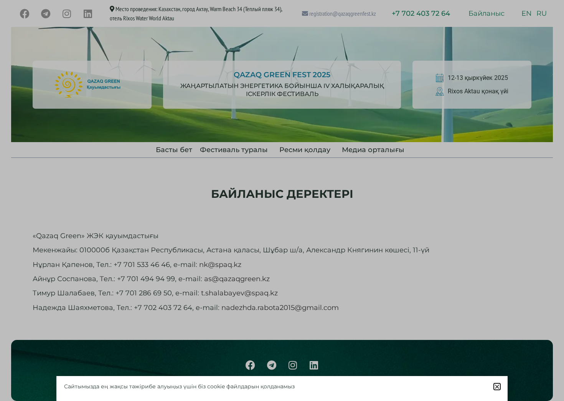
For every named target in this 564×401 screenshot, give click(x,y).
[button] (497, 386)
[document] (282, 200)
